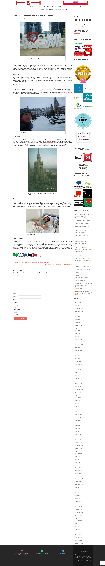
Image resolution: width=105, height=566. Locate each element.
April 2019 (77, 465)
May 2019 (77, 462)
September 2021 (79, 395)
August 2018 (78, 487)
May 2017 (77, 529)
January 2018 (78, 506)
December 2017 (79, 509)
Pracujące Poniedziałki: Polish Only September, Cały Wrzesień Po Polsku (31, 262)
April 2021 (77, 409)
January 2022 (78, 386)
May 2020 (77, 431)
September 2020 (79, 420)
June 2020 (77, 428)
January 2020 (78, 439)
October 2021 (78, 392)
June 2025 (77, 316)
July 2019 (77, 456)
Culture (26, 256)
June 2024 (77, 336)
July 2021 (77, 400)
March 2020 (78, 434)
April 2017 (77, 532)
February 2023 (78, 364)
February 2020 (78, 437)
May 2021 (77, 406)
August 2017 (78, 520)
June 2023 (77, 356)
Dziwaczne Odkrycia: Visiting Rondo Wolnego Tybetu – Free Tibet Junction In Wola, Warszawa (83, 264)
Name (15, 293)
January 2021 (78, 414)
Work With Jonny (84, 6)
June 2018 (77, 492)
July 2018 (77, 490)
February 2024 (78, 339)
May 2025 (77, 319)
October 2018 (78, 481)
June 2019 (77, 459)
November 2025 (79, 308)
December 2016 (79, 543)
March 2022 (78, 381)
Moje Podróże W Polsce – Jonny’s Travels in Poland (64, 6)
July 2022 (77, 372)
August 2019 (78, 453)
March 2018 (78, 501)
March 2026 (78, 302)
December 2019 (79, 442)
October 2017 (78, 515)
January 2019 (78, 473)
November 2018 (79, 478)
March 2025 (78, 322)
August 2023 (78, 350)
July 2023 (77, 353)
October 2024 (78, 325)
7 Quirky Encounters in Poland (82, 220)
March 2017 (78, 534)
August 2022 (78, 369)
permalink (38, 256)
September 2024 (79, 328)
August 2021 (78, 397)
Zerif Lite (77, 560)
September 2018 (79, 484)
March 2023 (78, 361)
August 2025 (78, 314)
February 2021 (78, 411)
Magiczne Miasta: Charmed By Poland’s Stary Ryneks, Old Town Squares (83, 237)
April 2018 (77, 498)
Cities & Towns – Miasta (46, 9)
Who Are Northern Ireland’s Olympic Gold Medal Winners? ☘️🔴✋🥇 (83, 293)
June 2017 (77, 526)
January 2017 (78, 540)
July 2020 (77, 425)
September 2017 (79, 518)
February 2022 (78, 383)
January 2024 (78, 342)
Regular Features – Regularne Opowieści (40, 6)
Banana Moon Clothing (66, 92)
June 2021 (77, 403)
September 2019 (79, 451)
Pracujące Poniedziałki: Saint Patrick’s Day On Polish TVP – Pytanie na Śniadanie (82, 216)
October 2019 (78, 448)
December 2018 (79, 476)
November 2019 (79, 445)
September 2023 (79, 347)
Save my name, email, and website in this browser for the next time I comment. (17, 308)
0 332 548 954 (62, 553)
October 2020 (78, 417)
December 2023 (79, 344)
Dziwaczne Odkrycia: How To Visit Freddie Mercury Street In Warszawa (82, 270)
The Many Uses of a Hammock (82, 223)
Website (15, 299)
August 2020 (78, 423)
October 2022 (78, 367)
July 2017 (77, 523)
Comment (15, 275)
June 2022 (77, 375)
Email (14, 296)
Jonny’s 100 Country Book (60, 9)
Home (17, 6)
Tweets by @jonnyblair (83, 36)
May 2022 (77, 378)
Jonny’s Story (24, 6)
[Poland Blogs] (83, 120)
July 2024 (77, 333)
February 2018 (78, 504)
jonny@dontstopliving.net (42, 553)
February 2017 (78, 537)
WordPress (88, 560)
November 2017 (79, 512)
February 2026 (78, 305)
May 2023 (77, 358)
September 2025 (79, 311)
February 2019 (78, 470)
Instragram (49, 142)
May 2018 (77, 495)
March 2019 (78, 467)
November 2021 (79, 389)
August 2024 (78, 330)
